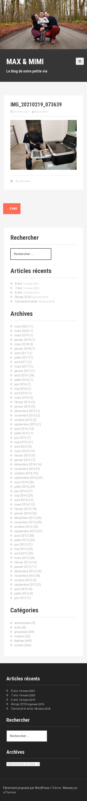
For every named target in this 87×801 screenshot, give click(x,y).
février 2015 (22, 455)
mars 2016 (21, 397)
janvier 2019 (22, 339)
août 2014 (21, 482)
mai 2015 (20, 442)
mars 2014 (21, 504)
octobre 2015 (23, 420)
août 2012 (21, 589)
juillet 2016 (21, 380)
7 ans (18, 288)
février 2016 (22, 402)
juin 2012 (20, 598)
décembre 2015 (24, 411)
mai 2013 (20, 549)
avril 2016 (20, 393)
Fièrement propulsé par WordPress (26, 788)
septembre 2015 (25, 424)
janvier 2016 (22, 406)
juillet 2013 (21, 540)
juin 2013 (20, 544)
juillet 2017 (21, 357)
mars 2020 (21, 331)
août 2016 (21, 375)
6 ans (18, 292)
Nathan (19, 640)
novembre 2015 (24, 415)
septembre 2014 (25, 477)
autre (18, 627)
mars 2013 (21, 558)
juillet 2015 (21, 433)
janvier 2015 (22, 460)
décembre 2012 (24, 571)
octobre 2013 (23, 526)
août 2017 (21, 353)
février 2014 (22, 509)
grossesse (21, 632)
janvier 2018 (22, 348)
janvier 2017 (22, 371)
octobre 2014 (23, 473)
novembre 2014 (24, 469)
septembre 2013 (25, 531)
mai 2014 (20, 495)
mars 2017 (21, 366)
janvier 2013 (22, 566)
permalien (24, 181)
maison (19, 636)
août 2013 (21, 535)
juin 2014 (20, 491)
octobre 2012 (23, 580)
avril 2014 (20, 500)
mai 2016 (20, 388)
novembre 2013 (24, 522)
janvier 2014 (22, 513)
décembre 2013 (24, 518)
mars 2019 (21, 335)
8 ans (11, 208)
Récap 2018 (23, 297)
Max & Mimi (25, 61)
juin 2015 (20, 437)
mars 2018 (21, 344)
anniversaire (22, 623)
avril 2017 (20, 362)
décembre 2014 (24, 464)
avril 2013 (20, 553)
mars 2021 (21, 326)
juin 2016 (20, 384)
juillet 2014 (21, 486)
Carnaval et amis (26, 301)
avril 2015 (20, 446)
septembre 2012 (25, 584)
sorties (18, 645)
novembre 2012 (24, 575)
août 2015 (21, 428)
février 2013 (22, 562)
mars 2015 (21, 451)
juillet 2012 (21, 593)
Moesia (68, 788)
